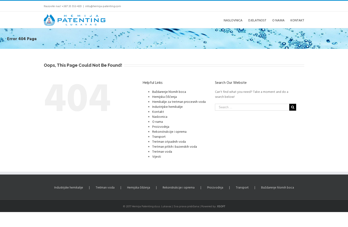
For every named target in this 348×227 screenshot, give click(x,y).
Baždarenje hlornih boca (169, 91)
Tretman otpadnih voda (169, 141)
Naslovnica (159, 116)
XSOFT (221, 206)
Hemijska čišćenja (164, 96)
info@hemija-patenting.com (103, 6)
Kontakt (158, 111)
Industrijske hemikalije (167, 106)
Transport (159, 136)
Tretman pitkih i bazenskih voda (174, 146)
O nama (157, 121)
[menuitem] (236, 19)
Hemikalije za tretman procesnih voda (179, 101)
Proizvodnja (160, 126)
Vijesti (156, 156)
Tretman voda (162, 151)
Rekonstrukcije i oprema (169, 131)
